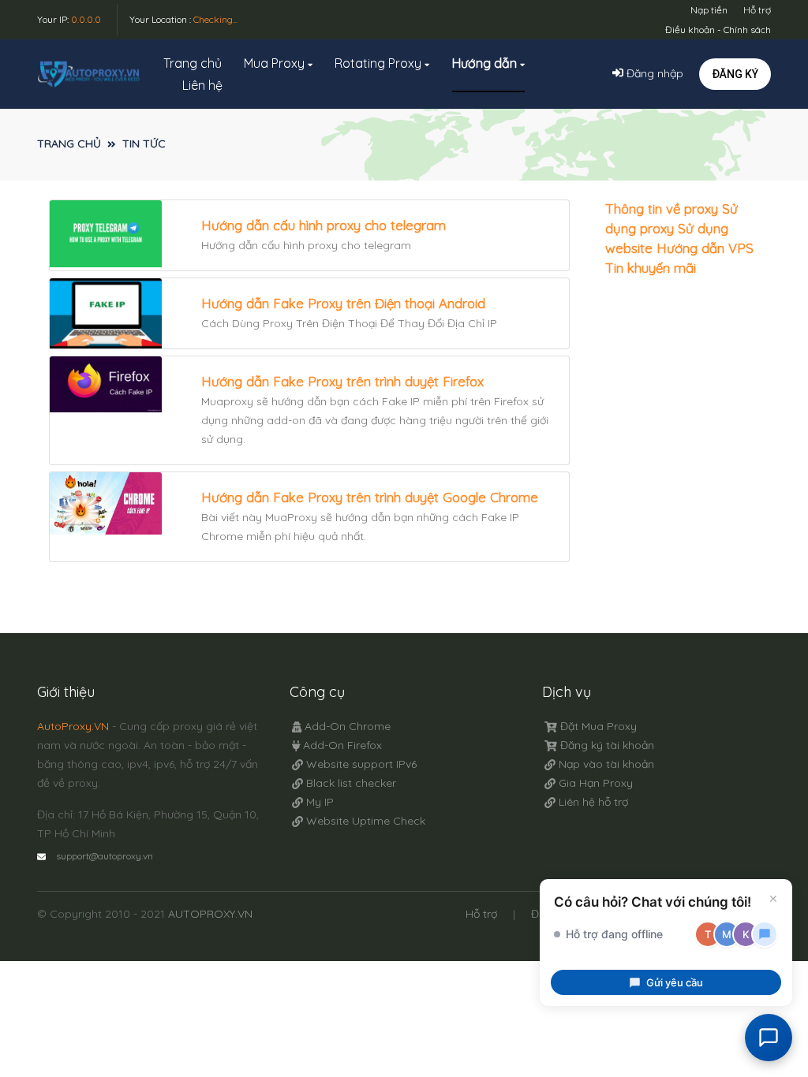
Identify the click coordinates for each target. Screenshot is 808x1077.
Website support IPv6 (360, 764)
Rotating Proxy (380, 63)
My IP (318, 802)
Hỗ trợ (757, 10)
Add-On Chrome (346, 726)
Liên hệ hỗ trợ (592, 802)
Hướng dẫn (486, 63)
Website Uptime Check (364, 821)
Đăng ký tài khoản (605, 745)
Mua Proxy (276, 63)
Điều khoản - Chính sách (718, 29)
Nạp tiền (709, 10)
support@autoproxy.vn (104, 856)
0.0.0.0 (86, 19)
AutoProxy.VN (73, 726)
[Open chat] (768, 1037)
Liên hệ (202, 85)
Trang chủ (192, 63)
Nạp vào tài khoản (605, 764)
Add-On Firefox (341, 745)
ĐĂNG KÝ (735, 74)
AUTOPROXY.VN (210, 914)
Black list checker (349, 783)
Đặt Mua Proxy (597, 726)
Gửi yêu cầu (674, 982)
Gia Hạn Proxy (594, 783)
